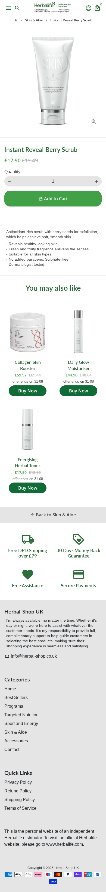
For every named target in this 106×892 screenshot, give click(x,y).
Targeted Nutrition (21, 715)
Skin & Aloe (34, 20)
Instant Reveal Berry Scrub (71, 20)
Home (10, 689)
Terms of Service (20, 808)
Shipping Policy (19, 799)
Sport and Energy (21, 723)
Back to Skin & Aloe (53, 515)
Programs (13, 706)
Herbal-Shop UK (66, 868)
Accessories (16, 741)
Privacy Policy (18, 782)
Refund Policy (18, 791)
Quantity (12, 171)
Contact (11, 749)
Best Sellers (16, 697)
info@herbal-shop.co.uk (31, 656)
